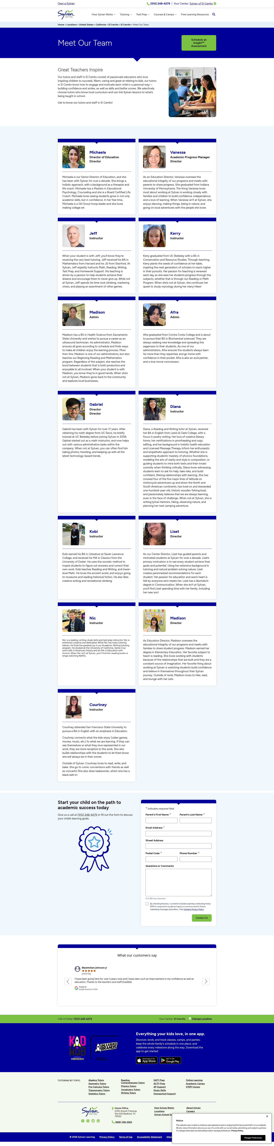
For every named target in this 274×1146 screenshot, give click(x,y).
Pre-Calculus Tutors (98, 1087)
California (101, 24)
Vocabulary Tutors (130, 1089)
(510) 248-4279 (87, 814)
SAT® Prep (159, 1080)
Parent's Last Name (192, 814)
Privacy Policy (237, 1131)
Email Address (155, 827)
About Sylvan (193, 1107)
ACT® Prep (159, 1083)
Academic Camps (195, 1083)
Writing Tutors (128, 1093)
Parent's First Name (158, 814)
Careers (190, 1111)
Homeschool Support (165, 1093)
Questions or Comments (160, 865)
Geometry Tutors (97, 1083)
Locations (72, 24)
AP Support (160, 1087)
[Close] (267, 1116)
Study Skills (160, 1090)
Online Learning (194, 1080)
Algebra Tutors (96, 1080)
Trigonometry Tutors (99, 1090)
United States (86, 24)
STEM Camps (193, 1087)
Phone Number (190, 853)
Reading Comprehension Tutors (133, 1081)
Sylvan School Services (166, 1114)
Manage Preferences (253, 1138)
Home (61, 24)
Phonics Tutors (128, 1086)
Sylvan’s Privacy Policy (194, 909)
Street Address (154, 840)
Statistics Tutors (96, 1093)
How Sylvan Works (164, 1107)
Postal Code (154, 853)
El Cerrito (113, 24)
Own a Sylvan (66, 3)
